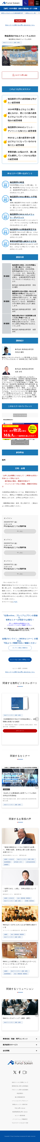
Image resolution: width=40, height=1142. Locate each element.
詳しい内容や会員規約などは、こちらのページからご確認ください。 (20, 624)
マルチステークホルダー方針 (20, 1123)
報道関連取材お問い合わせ (20, 1112)
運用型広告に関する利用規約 (20, 1086)
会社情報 (6, 1050)
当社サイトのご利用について (20, 1082)
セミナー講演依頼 (20, 1115)
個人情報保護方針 (20, 1097)
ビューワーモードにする (20, 415)
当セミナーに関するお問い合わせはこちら (20, 25)
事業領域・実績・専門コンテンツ (15, 1039)
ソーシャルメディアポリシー (20, 1100)
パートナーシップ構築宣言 (20, 1119)
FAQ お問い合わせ (20, 1108)
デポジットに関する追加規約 (20, 1089)
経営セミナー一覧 (31, 13)
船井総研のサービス (10, 1045)
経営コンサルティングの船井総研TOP (12, 13)
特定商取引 (20, 1093)
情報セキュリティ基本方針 (20, 1104)
